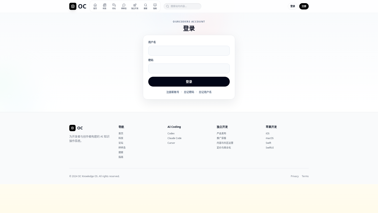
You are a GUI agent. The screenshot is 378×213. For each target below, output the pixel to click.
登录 (292, 6)
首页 (121, 133)
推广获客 (221, 138)
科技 (121, 138)
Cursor (171, 143)
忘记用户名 (205, 92)
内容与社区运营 (225, 143)
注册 (304, 6)
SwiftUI (270, 147)
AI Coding (174, 127)
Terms (305, 176)
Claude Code (175, 138)
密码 (150, 60)
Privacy (295, 176)
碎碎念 (122, 147)
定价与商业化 (224, 147)
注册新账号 (172, 92)
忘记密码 (189, 92)
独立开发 (222, 127)
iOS (268, 133)
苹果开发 (271, 127)
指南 (121, 157)
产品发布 (221, 133)
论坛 (121, 143)
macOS (270, 138)
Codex (171, 133)
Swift (268, 143)
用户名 (152, 42)
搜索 (121, 152)
